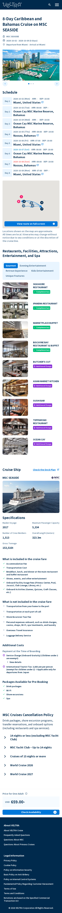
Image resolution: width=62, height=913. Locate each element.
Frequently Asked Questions (17, 835)
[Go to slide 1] (28, 83)
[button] (31, 201)
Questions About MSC (14, 839)
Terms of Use (10, 888)
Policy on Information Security (18, 869)
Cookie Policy (10, 865)
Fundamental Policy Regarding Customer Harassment (28, 883)
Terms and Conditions (14, 893)
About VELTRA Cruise (13, 830)
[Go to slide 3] (33, 83)
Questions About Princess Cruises (19, 844)
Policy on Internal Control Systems (20, 879)
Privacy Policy (10, 860)
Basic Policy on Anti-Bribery (16, 874)
